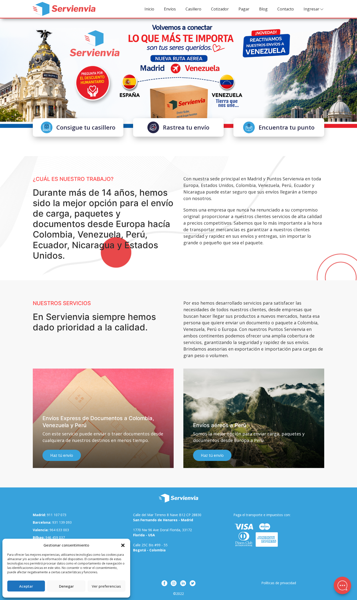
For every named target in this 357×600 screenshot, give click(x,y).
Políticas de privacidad (278, 583)
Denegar (66, 586)
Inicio (149, 9)
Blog (263, 9)
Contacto (285, 9)
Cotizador (220, 9)
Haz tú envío (63, 455)
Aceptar (26, 586)
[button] (122, 545)
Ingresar (311, 9)
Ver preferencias (106, 586)
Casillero (193, 9)
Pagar (243, 9)
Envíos (170, 9)
